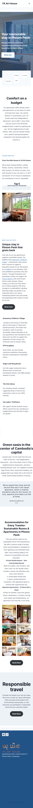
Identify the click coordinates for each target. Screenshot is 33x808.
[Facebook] (3, 734)
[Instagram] (7, 734)
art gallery (7, 269)
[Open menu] (29, 3)
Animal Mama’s (7, 279)
